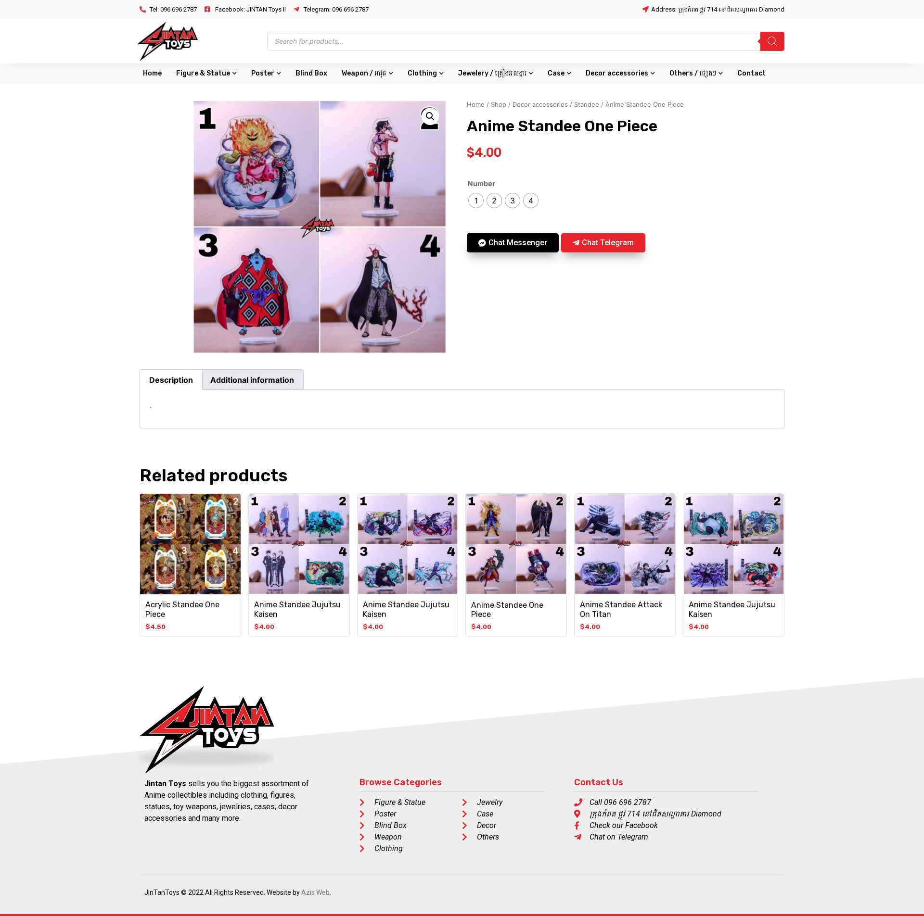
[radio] (476, 200)
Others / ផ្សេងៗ (692, 73)
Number (481, 183)
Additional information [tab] (252, 380)
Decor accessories (617, 73)
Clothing (422, 73)
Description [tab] (171, 380)
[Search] (772, 41)
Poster (262, 73)
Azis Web (315, 892)
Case (556, 73)
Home (152, 73)
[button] (430, 116)
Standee (586, 104)
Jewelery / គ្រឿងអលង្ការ (492, 73)
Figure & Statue (203, 73)
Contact (751, 73)
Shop (498, 104)
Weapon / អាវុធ (364, 73)
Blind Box (311, 73)
